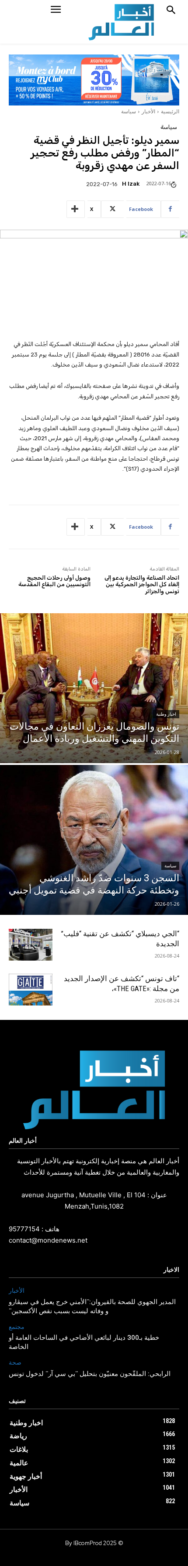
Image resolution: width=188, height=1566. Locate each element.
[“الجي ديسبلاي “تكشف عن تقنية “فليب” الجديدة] (30, 945)
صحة (15, 1362)
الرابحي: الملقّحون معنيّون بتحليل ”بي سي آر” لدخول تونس (90, 1374)
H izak (130, 184)
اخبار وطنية (166, 714)
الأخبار (148, 111)
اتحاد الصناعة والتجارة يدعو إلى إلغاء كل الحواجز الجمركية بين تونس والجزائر (141, 584)
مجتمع (16, 1327)
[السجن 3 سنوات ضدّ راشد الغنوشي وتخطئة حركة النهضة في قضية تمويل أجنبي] (94, 840)
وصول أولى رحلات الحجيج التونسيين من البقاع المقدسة (54, 581)
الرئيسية (170, 111)
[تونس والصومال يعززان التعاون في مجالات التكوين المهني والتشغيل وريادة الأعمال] (94, 688)
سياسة (128, 111)
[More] (75, 209)
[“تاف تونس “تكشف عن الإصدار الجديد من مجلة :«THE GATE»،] (30, 990)
